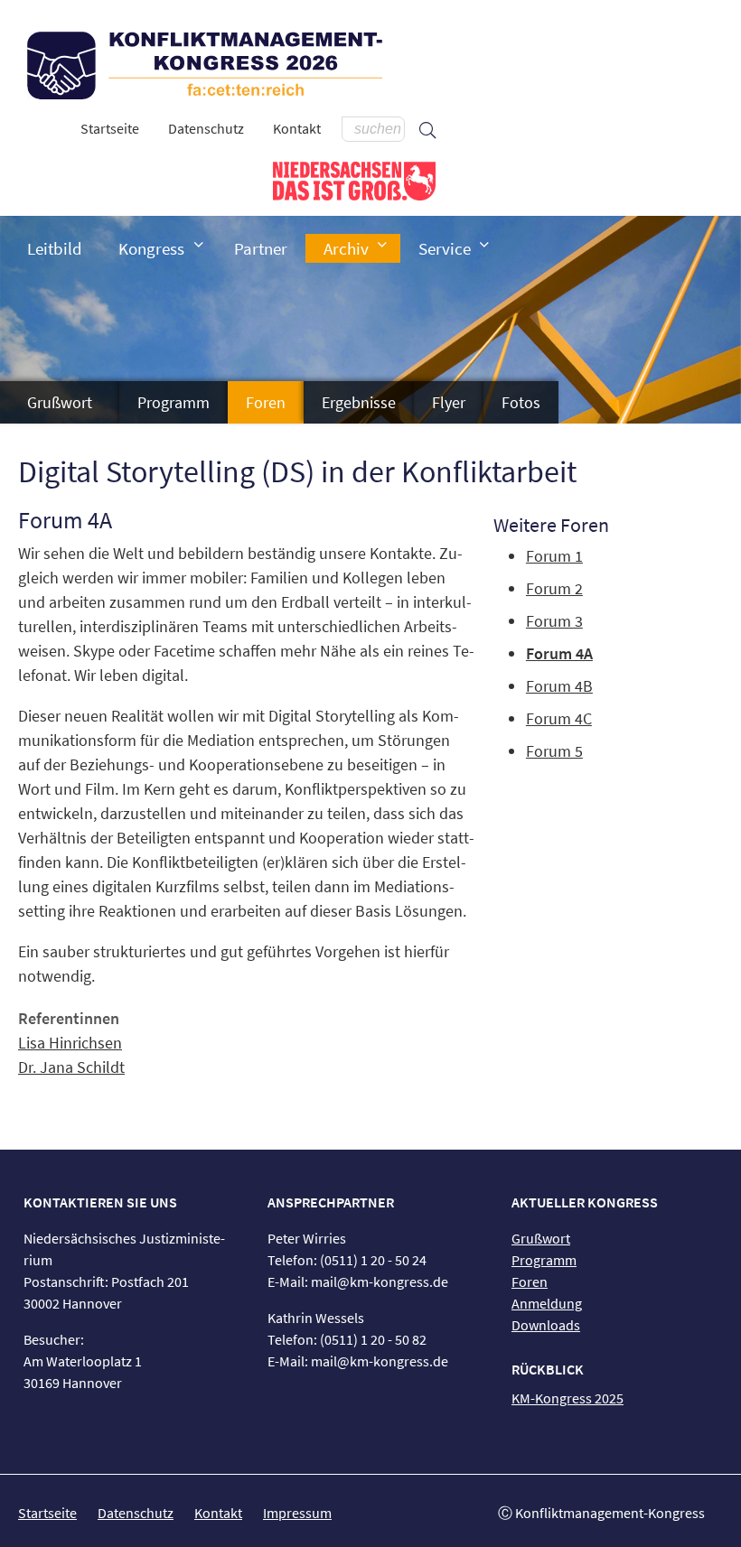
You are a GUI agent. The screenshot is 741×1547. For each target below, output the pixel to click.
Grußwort (59, 402)
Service (444, 248)
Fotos (521, 402)
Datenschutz (206, 128)
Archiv (346, 248)
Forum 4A (559, 653)
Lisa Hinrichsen (70, 1042)
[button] (198, 244)
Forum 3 (554, 620)
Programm (173, 402)
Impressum (297, 1513)
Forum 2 (554, 588)
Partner (260, 248)
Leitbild (54, 248)
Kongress (151, 248)
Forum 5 (554, 751)
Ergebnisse (359, 402)
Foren (266, 402)
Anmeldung (546, 1303)
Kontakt (297, 128)
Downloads (545, 1325)
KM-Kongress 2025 (567, 1398)
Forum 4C (559, 718)
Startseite (109, 128)
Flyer (448, 402)
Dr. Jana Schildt (71, 1067)
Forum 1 (554, 555)
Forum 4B (559, 686)
